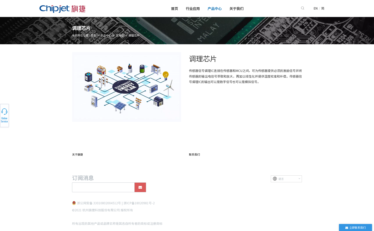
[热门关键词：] (303, 8)
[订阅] (140, 187)
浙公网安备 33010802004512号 (99, 203)
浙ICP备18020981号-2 (139, 203)
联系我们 (194, 154)
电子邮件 (44, 116)
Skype (44, 114)
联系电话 (44, 115)
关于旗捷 (77, 154)
